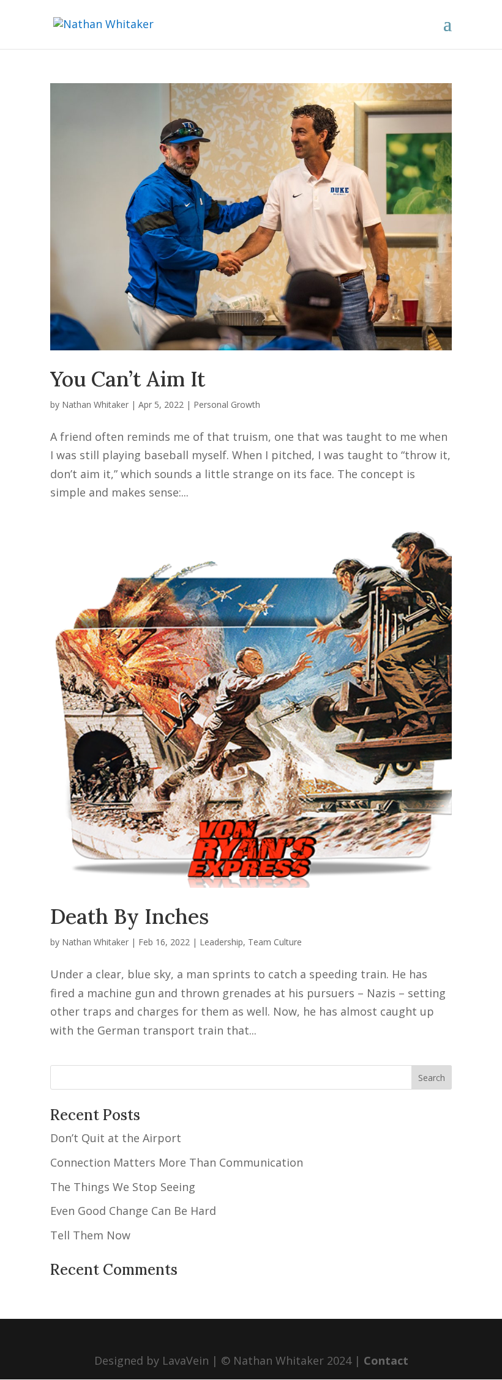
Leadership (221, 942)
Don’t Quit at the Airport (115, 1138)
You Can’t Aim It (127, 379)
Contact (386, 1360)
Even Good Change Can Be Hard (133, 1210)
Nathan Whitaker (95, 404)
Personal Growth (226, 404)
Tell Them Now (90, 1235)
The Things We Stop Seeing (122, 1186)
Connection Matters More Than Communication (176, 1162)
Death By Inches (129, 916)
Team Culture (275, 942)
